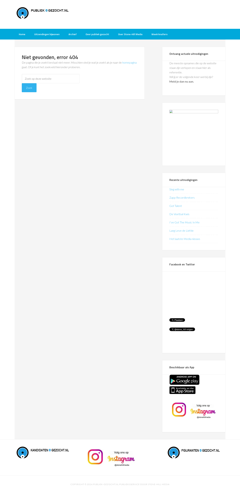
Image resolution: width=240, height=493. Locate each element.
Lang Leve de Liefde (181, 230)
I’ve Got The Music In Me (184, 222)
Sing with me (176, 189)
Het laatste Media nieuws (184, 238)
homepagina (129, 62)
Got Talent (175, 205)
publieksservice (129, 484)
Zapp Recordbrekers (182, 197)
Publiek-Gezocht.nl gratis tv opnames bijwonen (43, 14)
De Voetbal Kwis (179, 214)
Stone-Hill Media (159, 484)
